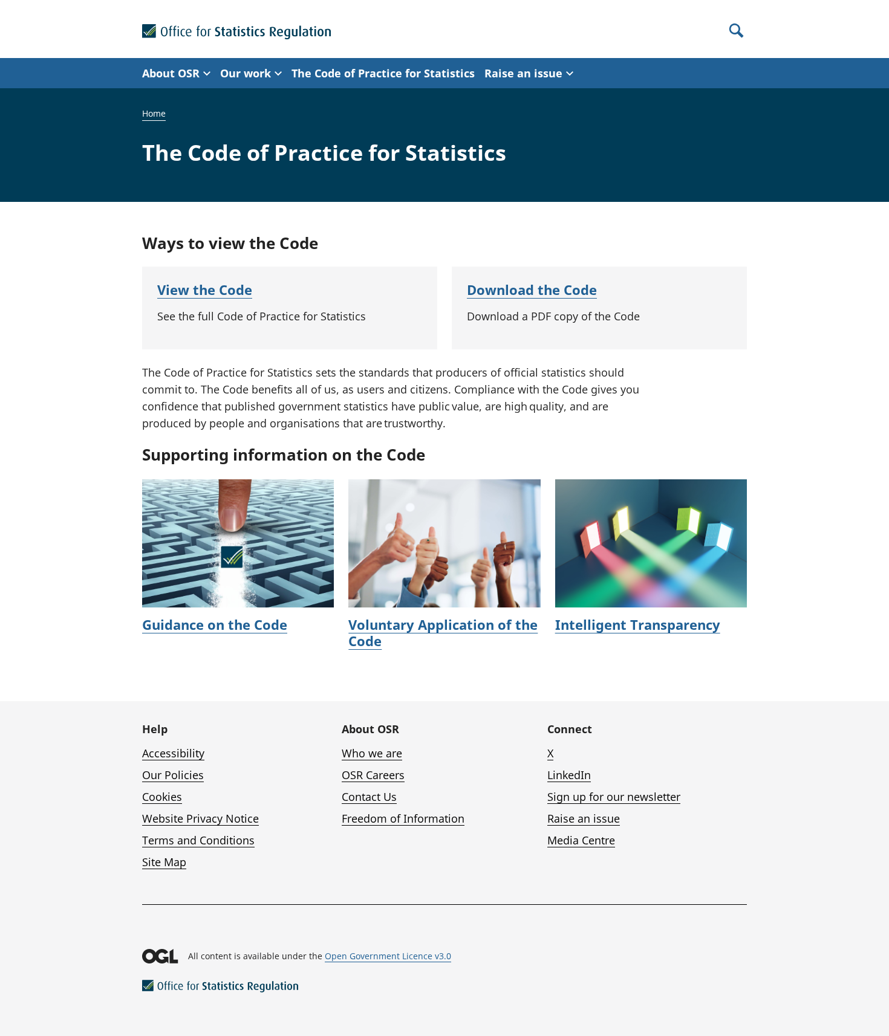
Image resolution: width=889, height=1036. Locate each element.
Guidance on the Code (214, 624)
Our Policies (173, 775)
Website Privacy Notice (200, 818)
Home (154, 113)
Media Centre (581, 840)
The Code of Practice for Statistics (383, 73)
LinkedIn (569, 775)
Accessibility (173, 753)
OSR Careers (373, 775)
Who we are (372, 753)
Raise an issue (583, 818)
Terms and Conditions (198, 840)
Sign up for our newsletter (613, 796)
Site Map (164, 862)
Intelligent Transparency (637, 624)
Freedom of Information (403, 818)
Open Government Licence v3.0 (388, 956)
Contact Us (369, 796)
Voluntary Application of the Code (443, 632)
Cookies (162, 796)
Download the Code (532, 289)
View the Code (204, 289)
